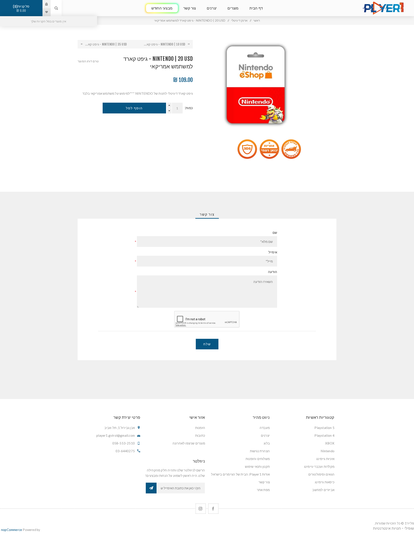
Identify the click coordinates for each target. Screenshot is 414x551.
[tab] (207, 214)
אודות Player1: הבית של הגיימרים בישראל (240, 474)
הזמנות (200, 428)
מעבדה (265, 428)
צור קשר (264, 482)
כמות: (189, 108)
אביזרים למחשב (323, 490)
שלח (207, 344)
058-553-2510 (123, 443)
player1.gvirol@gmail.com (115, 435)
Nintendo (327, 451)
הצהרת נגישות (260, 451)
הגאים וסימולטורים (321, 474)
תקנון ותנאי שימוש (257, 466)
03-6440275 (125, 451)
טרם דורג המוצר (88, 61)
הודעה (272, 272)
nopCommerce (11, 530)
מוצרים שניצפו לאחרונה (188, 443)
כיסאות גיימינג (324, 482)
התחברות (43, 4)
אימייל (272, 252)
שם (275, 233)
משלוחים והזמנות (258, 459)
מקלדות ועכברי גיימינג (319, 466)
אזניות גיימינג (325, 459)
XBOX (329, 443)
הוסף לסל (134, 108)
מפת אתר (263, 490)
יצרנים (265, 435)
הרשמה (151, 488)
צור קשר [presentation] (207, 214)
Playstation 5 (324, 428)
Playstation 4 (324, 435)
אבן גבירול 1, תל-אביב (119, 428)
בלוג (267, 443)
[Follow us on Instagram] (201, 509)
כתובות (200, 435)
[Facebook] (213, 509)
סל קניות (22, 8)
